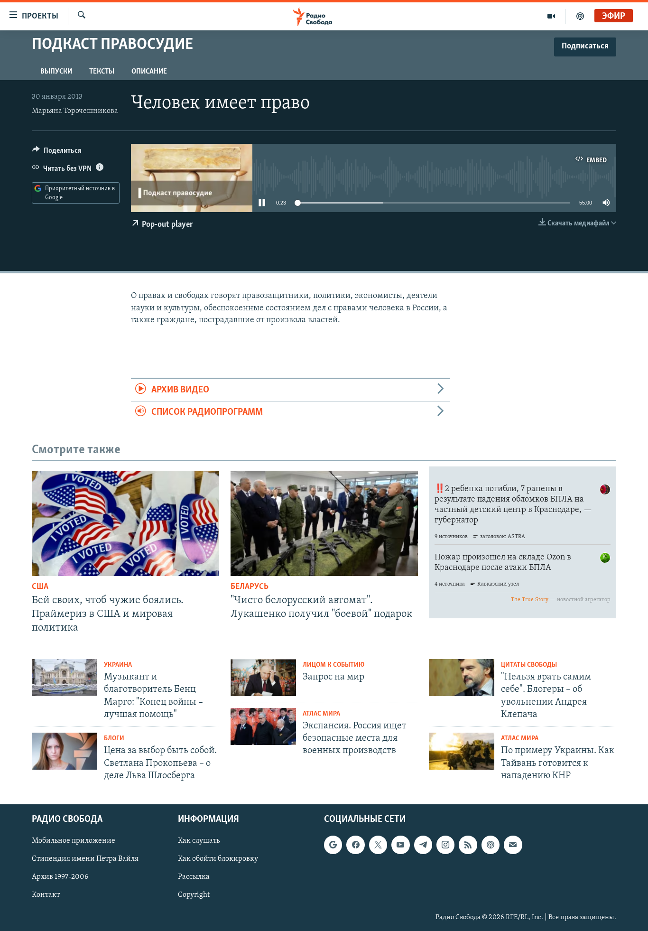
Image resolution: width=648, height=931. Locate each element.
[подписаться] (513, 845)
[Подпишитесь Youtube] (400, 845)
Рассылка (194, 877)
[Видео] (551, 16)
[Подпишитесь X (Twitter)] (378, 845)
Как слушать (199, 841)
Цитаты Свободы (529, 665)
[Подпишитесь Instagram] (445, 845)
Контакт (46, 895)
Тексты (101, 71)
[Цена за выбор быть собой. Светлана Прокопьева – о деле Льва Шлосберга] (64, 751)
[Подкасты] (490, 845)
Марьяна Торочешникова (75, 111)
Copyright (194, 895)
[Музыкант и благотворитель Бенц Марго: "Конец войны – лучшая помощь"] (64, 677)
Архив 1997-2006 (60, 877)
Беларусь (249, 587)
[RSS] (468, 845)
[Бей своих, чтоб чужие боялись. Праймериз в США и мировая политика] (125, 523)
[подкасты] (580, 16)
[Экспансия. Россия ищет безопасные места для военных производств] (263, 726)
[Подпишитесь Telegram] (423, 845)
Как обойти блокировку (218, 859)
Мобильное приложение (73, 841)
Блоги (114, 738)
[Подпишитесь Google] (333, 845)
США (40, 587)
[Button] (57, 153)
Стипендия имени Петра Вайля (85, 859)
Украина (118, 665)
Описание (149, 71)
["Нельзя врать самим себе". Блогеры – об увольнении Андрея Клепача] (461, 677)
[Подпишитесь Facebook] (355, 845)
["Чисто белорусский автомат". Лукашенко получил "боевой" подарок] (324, 523)
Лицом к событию (333, 665)
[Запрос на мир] (263, 677)
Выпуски (56, 71)
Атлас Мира (321, 713)
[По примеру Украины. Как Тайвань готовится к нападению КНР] (461, 751)
